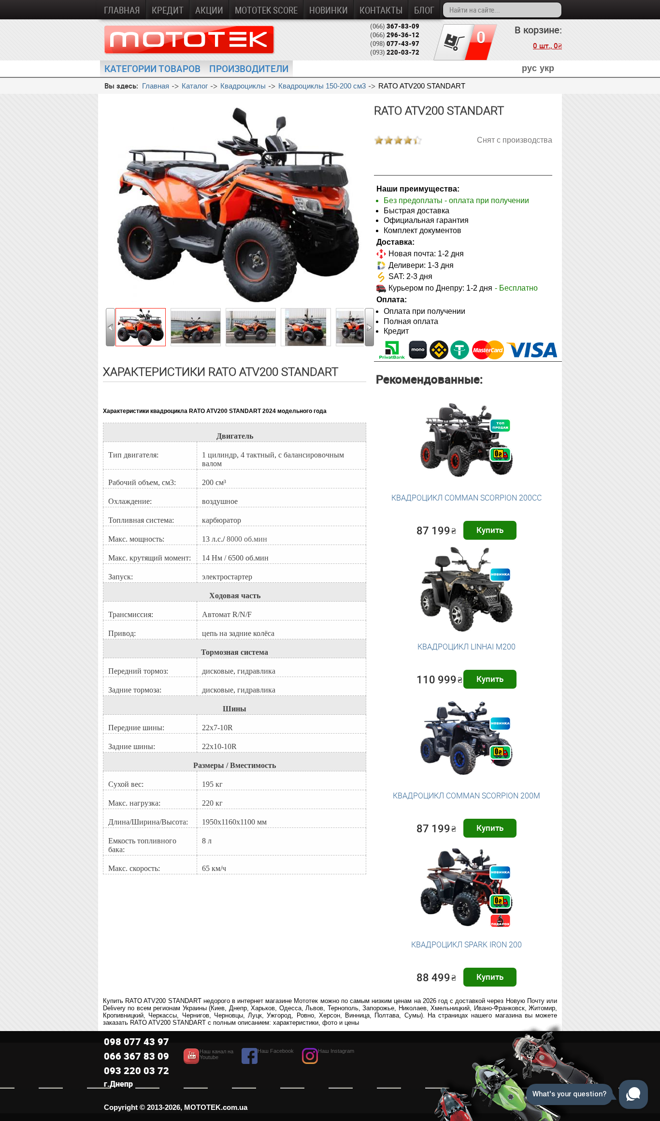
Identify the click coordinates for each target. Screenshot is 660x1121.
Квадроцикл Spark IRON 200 (466, 944)
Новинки (328, 10)
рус (529, 68)
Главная (122, 10)
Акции (209, 10)
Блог (424, 10)
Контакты (380, 10)
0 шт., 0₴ (547, 45)
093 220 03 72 (136, 1070)
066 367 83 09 (136, 1055)
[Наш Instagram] (328, 1061)
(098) (394, 43)
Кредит (168, 10)
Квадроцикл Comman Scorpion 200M (466, 795)
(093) (394, 52)
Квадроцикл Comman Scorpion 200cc (466, 497)
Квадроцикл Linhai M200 (466, 646)
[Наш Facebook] (268, 1061)
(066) (394, 26)
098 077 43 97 (136, 1041)
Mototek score (266, 10)
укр (547, 68)
